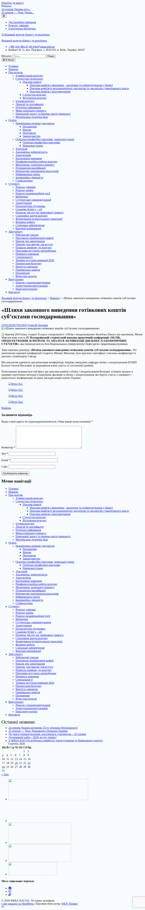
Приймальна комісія (28, 269)
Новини (13, 69)
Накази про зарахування (30, 241)
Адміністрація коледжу (29, 75)
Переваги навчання (27, 253)
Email (5, 460)
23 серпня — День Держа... (17, 12)
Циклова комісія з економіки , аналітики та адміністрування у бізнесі (71, 85)
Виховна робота (25, 222)
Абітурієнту (15, 231)
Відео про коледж (26, 276)
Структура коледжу (34, 94)
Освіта (12, 120)
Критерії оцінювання (28, 228)
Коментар (8, 447)
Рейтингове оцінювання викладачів (37, 171)
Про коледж (15, 72)
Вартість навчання (27, 266)
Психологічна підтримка (30, 206)
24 (3, 766)
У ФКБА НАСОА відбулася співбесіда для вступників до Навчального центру (55, 740)
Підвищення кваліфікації (31, 167)
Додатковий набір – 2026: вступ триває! (32, 737)
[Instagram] (9, 891)
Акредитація (23, 155)
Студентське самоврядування (33, 199)
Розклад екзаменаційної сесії (33, 193)
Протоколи (29, 132)
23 (29, 762)
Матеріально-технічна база (32, 117)
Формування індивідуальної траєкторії (39, 218)
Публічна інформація (28, 107)
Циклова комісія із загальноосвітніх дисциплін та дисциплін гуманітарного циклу (79, 88)
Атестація (21, 148)
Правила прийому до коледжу (34, 247)
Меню (10, 60)
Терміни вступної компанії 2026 (35, 260)
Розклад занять (24, 190)
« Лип (5, 774)
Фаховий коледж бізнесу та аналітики (24, 40)
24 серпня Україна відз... (16, 9)
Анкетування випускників (32, 285)
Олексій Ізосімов (38, 325)
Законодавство (31, 136)
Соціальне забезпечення (30, 225)
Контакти (14, 292)
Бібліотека (22, 196)
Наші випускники (26, 288)
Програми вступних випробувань (36, 250)
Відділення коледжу (35, 97)
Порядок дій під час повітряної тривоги (39, 212)
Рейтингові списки (27, 234)
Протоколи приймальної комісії (35, 237)
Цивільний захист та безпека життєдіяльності (43, 113)
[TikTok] (9, 894)
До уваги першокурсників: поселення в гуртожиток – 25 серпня (47, 734)
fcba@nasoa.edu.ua (44, 46)
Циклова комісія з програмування (50, 91)
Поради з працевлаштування (33, 282)
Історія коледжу (25, 101)
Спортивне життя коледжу (32, 215)
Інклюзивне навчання (29, 158)
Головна (13, 66)
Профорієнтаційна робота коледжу (36, 161)
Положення (30, 126)
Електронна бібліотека (22, 28)
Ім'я (4, 453)
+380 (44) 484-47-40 (20, 46)
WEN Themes (69, 903)
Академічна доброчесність (31, 152)
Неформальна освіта (28, 174)
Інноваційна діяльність (29, 177)
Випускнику (16, 279)
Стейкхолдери (24, 180)
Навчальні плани (33, 145)
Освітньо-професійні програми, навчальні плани (45, 139)
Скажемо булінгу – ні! (29, 209)
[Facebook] (9, 888)
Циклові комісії (32, 81)
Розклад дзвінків (18, 25)
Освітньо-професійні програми (41, 142)
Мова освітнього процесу (31, 110)
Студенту (14, 183)
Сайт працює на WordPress (17, 903)
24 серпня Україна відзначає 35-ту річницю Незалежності (43, 727)
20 (16, 762)
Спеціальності (24, 257)
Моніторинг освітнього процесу (35, 164)
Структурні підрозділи (29, 78)
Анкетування (24, 202)
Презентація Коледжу (29, 263)
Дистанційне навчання (22, 22)
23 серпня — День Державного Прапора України (38, 730)
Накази (27, 129)
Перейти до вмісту (12, 2)
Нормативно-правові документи (35, 123)
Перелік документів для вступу (34, 244)
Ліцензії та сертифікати (30, 104)
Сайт (4, 466)
